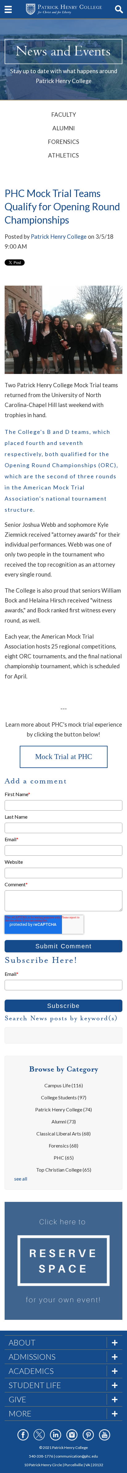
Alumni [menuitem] (63, 128)
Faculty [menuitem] (63, 114)
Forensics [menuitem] (63, 141)
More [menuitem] (20, 1413)
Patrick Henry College (59, 236)
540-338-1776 (41, 1456)
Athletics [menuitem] (63, 155)
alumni (63, 1121)
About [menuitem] (22, 1342)
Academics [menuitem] (31, 1370)
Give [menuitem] (17, 1399)
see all (20, 1178)
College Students (63, 1097)
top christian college (63, 1170)
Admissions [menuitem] (32, 1356)
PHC (64, 1157)
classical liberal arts (63, 1133)
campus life (63, 1085)
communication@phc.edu (76, 1456)
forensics (63, 1145)
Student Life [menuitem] (35, 1385)
